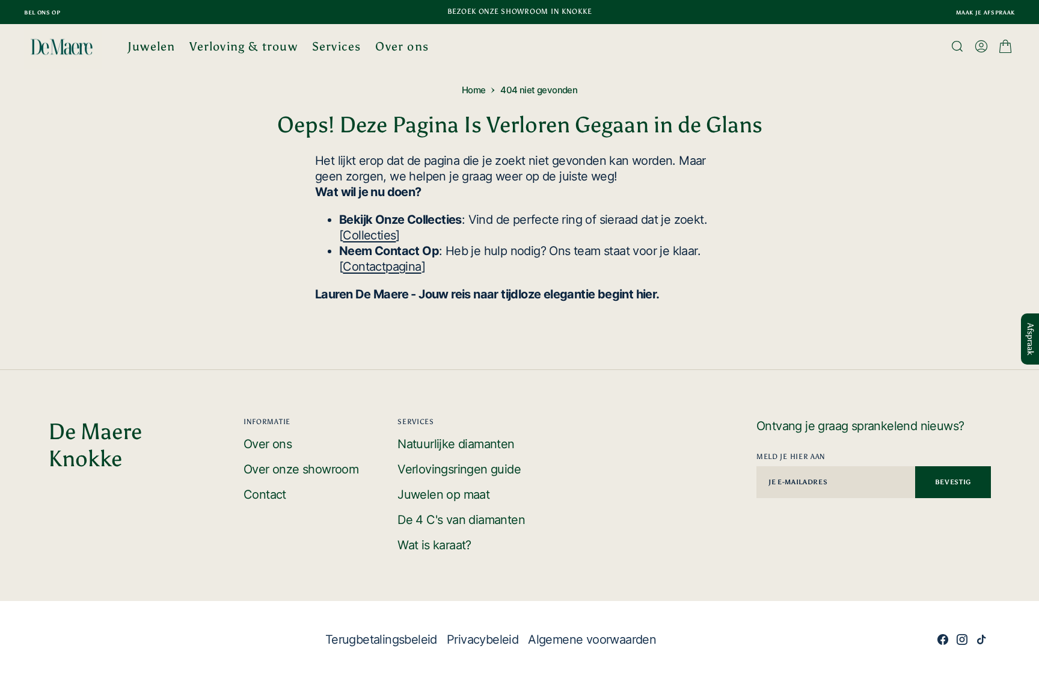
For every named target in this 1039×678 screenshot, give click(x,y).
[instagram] (962, 639)
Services (336, 46)
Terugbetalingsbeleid (381, 639)
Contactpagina (382, 266)
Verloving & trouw (243, 46)
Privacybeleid (482, 639)
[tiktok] (981, 639)
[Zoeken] (957, 46)
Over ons (402, 46)
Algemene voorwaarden (592, 639)
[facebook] (942, 639)
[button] (981, 46)
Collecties (369, 235)
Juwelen (151, 46)
